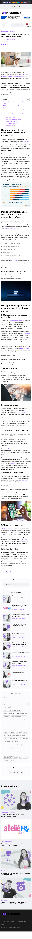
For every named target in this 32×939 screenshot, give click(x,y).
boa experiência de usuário (11, 228)
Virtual (25, 757)
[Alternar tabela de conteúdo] (27, 99)
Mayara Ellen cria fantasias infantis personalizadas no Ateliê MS (11, 844)
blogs (26, 704)
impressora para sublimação (19, 719)
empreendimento (7, 719)
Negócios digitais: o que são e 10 (20, 653)
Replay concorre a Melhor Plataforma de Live (19, 624)
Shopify (19, 744)
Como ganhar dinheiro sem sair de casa (12, 710)
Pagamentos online (10, 117)
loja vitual (12, 732)
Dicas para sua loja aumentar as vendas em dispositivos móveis (15, 111)
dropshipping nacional (16, 716)
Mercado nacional (7, 735)
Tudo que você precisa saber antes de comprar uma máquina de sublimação (14, 754)
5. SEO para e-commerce (11, 123)
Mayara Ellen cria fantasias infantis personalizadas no (19, 606)
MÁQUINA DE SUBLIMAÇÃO (19, 735)
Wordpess (6, 760)
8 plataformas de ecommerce (10, 704)
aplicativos (21, 704)
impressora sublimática (8, 722)
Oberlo (5, 738)
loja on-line (16, 729)
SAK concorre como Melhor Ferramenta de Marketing (19, 643)
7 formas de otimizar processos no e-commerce (19, 634)
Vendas (15, 757)
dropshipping (6, 716)
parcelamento (21, 412)
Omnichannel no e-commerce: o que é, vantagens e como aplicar (12, 815)
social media (6, 748)
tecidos (5, 751)
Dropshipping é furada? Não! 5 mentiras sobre (20, 615)
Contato (12, 921)
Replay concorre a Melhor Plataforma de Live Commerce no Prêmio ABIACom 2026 (14, 903)
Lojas (22, 729)
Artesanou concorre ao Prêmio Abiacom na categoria (20, 671)
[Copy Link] (7, 45)
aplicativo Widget (7, 449)
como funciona (7, 707)
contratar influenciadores (9, 713)
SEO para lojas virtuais (8, 529)
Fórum (26, 921)
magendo (19, 732)
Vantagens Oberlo (7, 757)
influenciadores (19, 722)
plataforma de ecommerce (9, 744)
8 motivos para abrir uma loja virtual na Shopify (13, 701)
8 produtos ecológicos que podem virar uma (19, 662)
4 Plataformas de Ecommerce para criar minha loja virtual (15, 697)
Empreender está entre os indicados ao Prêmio (19, 681)
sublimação (21, 748)
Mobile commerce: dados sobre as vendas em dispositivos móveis (15, 107)
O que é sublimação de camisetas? (11, 741)
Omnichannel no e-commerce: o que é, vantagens (20, 596)
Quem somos (5, 921)
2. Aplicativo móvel (10, 115)
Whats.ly (13, 463)
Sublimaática (14, 748)
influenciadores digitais (8, 726)
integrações (27, 333)
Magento (25, 732)
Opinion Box (14, 260)
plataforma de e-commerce (16, 320)
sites (24, 744)
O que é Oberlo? (24, 738)
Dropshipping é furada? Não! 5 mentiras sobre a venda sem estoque (15, 874)
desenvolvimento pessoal (22, 713)
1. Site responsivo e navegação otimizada (15, 114)
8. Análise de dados (10, 125)
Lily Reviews (10, 493)
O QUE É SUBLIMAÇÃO (14, 738)
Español (28, 26)
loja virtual (6, 732)
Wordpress (12, 760)
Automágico (24, 539)
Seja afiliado (19, 921)
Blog (2, 924)
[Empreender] (11, 12)
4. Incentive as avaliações (11, 121)
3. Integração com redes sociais (13, 119)
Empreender (26, 562)
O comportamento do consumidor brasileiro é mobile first (16, 103)
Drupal (24, 716)
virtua (20, 757)
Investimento (18, 726)
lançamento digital (7, 729)
